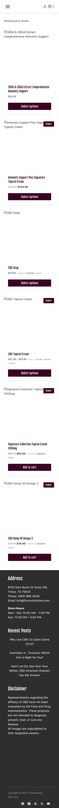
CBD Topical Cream (18, 354)
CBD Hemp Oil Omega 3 (20, 538)
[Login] (45, 6)
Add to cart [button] (29, 467)
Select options (29, 106)
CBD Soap (13, 267)
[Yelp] (42, 803)
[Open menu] (8, 6)
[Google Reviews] (35, 803)
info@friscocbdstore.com (33, 600)
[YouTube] (48, 803)
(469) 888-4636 (28, 596)
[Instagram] (29, 803)
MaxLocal (13, 796)
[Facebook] (23, 803)
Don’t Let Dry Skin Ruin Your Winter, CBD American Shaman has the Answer (29, 671)
